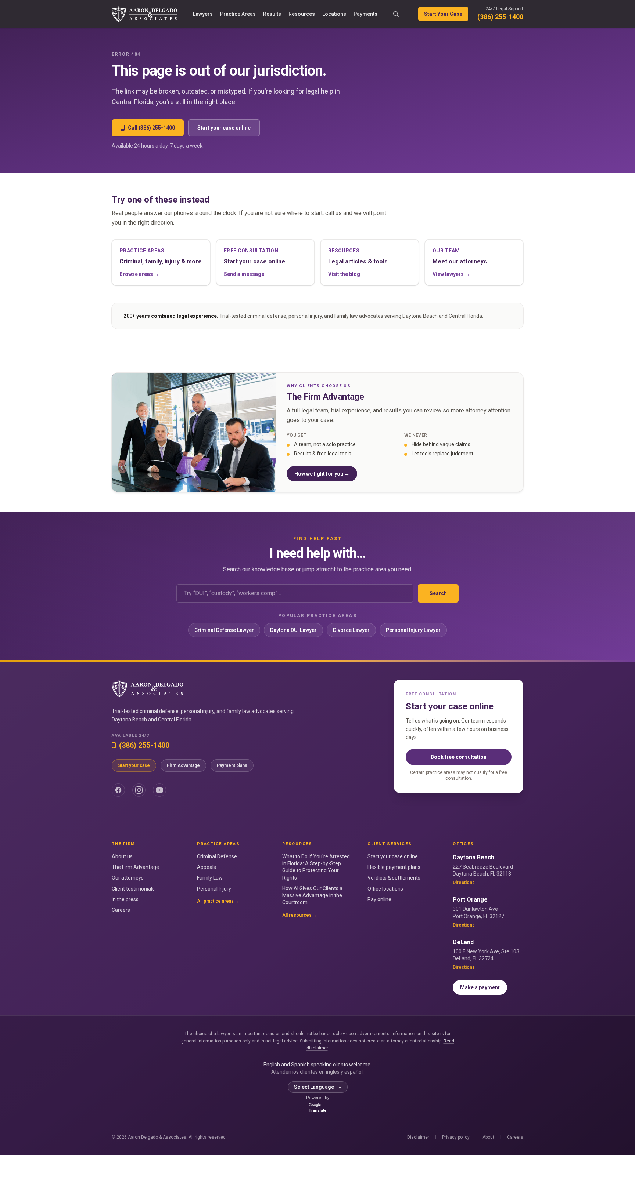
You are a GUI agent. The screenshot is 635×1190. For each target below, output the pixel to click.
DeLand (463, 942)
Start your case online (224, 128)
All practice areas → (218, 901)
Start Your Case (443, 14)
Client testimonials (133, 889)
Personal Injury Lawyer (413, 630)
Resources (301, 14)
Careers (121, 910)
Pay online (379, 899)
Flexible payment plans (393, 867)
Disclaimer (418, 1137)
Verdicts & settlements (393, 878)
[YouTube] (159, 790)
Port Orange (470, 899)
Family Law (210, 878)
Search (438, 593)
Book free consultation (459, 757)
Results (272, 14)
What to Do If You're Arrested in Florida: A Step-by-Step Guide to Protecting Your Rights (316, 867)
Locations (334, 14)
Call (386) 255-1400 (151, 128)
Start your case (134, 765)
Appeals (206, 867)
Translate (317, 1110)
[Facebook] (118, 790)
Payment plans (232, 765)
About (488, 1137)
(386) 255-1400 (500, 17)
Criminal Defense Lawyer (224, 630)
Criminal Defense (217, 856)
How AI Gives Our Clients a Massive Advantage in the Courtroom (312, 895)
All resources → (299, 915)
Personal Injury (214, 889)
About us (122, 856)
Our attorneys (128, 878)
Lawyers (203, 14)
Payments (365, 14)
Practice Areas (238, 14)
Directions (464, 882)
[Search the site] (396, 14)
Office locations (385, 889)
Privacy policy (456, 1137)
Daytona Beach (473, 857)
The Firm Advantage (135, 867)
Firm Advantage (183, 765)
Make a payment (480, 987)
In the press (125, 899)
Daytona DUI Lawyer (293, 630)
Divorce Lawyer (351, 630)
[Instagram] (139, 790)
